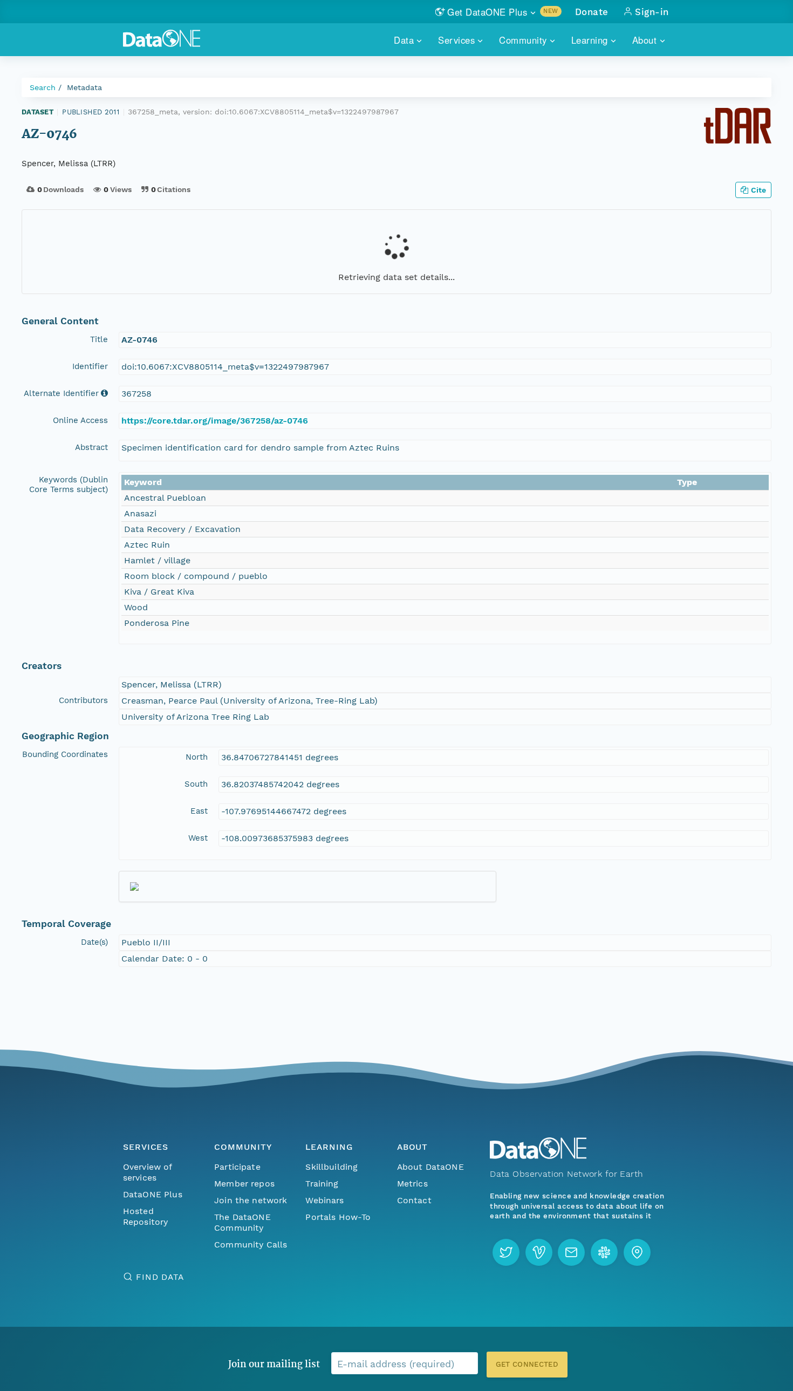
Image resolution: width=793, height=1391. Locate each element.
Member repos (244, 1183)
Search (43, 87)
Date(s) (94, 942)
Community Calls (250, 1244)
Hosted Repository (145, 1216)
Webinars (324, 1200)
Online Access (80, 420)
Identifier (90, 366)
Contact (414, 1200)
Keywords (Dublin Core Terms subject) (68, 484)
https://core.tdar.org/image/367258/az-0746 (214, 420)
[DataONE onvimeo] (538, 1252)
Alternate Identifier (61, 393)
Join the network (251, 1200)
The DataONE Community (242, 1222)
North (197, 757)
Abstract (91, 447)
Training (321, 1183)
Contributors (83, 700)
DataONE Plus (152, 1194)
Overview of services (147, 1172)
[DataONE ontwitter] (506, 1252)
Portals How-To (338, 1217)
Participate (237, 1167)
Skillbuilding (331, 1167)
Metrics (412, 1183)
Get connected (527, 1364)
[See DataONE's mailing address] (637, 1252)
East (199, 811)
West (198, 838)
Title (99, 339)
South (196, 784)
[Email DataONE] (571, 1252)
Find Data (160, 1277)
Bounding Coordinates (65, 754)
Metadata (84, 87)
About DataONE (430, 1167)
